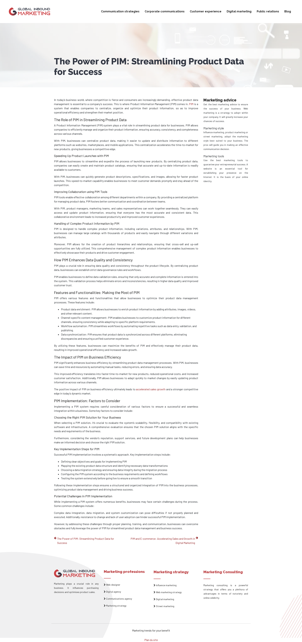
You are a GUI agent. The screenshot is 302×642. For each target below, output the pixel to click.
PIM (191, 104)
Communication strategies (120, 11)
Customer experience (205, 11)
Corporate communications (165, 11)
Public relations (268, 11)
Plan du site (151, 639)
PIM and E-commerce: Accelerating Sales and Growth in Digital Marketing (163, 540)
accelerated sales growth (151, 389)
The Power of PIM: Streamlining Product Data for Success (85, 540)
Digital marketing (239, 11)
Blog (287, 11)
